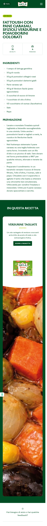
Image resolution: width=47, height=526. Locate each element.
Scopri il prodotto (22, 243)
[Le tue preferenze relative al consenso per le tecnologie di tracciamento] (2, 394)
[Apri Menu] (41, 4)
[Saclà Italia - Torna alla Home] (23, 4)
